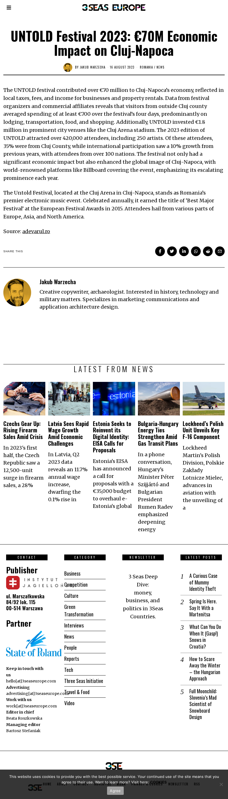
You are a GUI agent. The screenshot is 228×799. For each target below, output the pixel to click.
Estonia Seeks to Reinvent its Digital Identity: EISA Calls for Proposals (112, 436)
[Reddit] (208, 251)
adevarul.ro (36, 231)
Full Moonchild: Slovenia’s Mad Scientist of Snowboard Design (203, 704)
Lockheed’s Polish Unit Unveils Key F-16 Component (203, 430)
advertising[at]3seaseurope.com (37, 693)
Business (72, 573)
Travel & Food (77, 691)
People (70, 647)
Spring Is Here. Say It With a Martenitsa (203, 607)
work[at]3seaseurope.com (31, 706)
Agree (115, 790)
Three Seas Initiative (83, 680)
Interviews (74, 625)
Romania (146, 67)
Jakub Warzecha (92, 67)
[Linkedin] (184, 251)
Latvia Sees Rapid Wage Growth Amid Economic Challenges (68, 433)
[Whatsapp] (196, 251)
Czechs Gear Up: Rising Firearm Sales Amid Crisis (23, 430)
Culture (71, 595)
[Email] (220, 251)
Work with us (19, 699)
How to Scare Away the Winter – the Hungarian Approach (204, 669)
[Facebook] (160, 251)
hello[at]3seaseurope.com (31, 681)
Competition (76, 584)
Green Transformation (78, 610)
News (160, 67)
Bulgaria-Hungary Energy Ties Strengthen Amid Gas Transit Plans (158, 433)
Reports (71, 658)
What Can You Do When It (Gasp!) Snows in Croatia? (205, 637)
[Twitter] (172, 251)
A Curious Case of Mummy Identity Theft (203, 582)
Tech (68, 669)
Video (69, 703)
